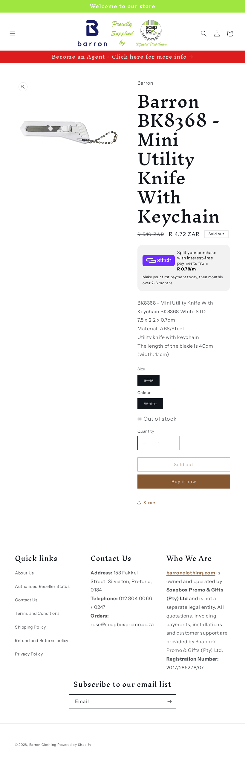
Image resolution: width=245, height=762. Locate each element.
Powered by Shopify (74, 745)
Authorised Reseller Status (42, 586)
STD (152, 381)
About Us (24, 573)
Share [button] (149, 502)
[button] (12, 33)
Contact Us (26, 600)
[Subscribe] (169, 701)
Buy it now (184, 481)
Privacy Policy (29, 654)
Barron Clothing (43, 745)
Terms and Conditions (37, 613)
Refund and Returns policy (41, 640)
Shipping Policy (30, 627)
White (153, 405)
